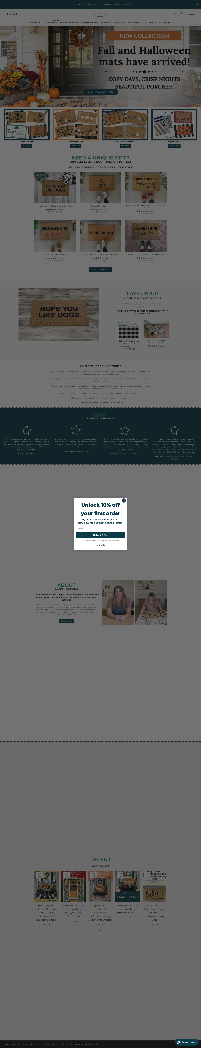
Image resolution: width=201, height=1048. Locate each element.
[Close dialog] (124, 500)
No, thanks (100, 545)
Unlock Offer (100, 535)
